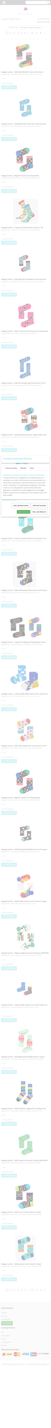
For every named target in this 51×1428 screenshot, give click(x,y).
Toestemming (11, 468)
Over (32, 468)
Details (23, 468)
